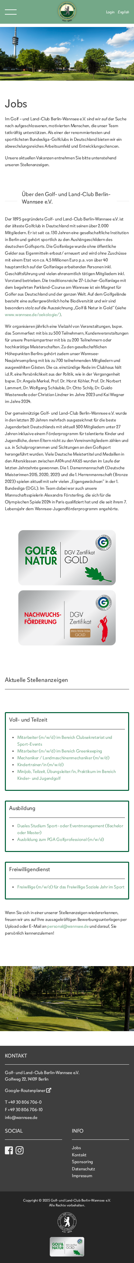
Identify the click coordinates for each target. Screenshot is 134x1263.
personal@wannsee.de (67, 926)
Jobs (76, 1147)
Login (110, 12)
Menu (11, 12)
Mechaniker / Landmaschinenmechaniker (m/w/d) (63, 758)
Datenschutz (83, 1169)
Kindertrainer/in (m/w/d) (40, 764)
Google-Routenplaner (25, 1090)
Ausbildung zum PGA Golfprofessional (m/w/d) (60, 839)
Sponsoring (82, 1161)
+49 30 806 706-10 (25, 1109)
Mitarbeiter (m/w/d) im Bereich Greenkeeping (59, 751)
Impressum (82, 1175)
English (123, 12)
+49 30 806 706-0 (24, 1102)
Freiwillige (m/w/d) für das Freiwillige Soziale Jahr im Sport (71, 887)
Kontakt (79, 1155)
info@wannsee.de (21, 1117)
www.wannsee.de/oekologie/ (32, 314)
